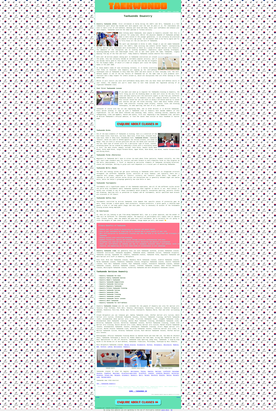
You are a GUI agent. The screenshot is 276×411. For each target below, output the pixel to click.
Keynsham (175, 371)
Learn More (165, 410)
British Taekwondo (172, 109)
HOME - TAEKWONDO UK (138, 391)
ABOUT (164, 11)
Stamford (107, 373)
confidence (162, 28)
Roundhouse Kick (127, 138)
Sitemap (97, 397)
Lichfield (166, 371)
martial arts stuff (107, 256)
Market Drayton (130, 345)
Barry (141, 375)
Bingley (162, 375)
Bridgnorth (141, 345)
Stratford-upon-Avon (129, 373)
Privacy (178, 397)
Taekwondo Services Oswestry (112, 272)
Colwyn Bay (109, 375)
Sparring (111, 192)
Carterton (175, 373)
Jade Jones (117, 220)
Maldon (147, 375)
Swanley (150, 371)
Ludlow (110, 347)
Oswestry (126, 347)
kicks (131, 52)
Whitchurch (167, 345)
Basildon (116, 373)
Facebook (167, 116)
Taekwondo (167, 24)
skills (174, 81)
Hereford (154, 375)
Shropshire (130, 256)
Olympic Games (108, 62)
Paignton (100, 375)
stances (160, 103)
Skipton (99, 373)
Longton (151, 373)
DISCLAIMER (176, 11)
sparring (139, 105)
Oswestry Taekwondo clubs (106, 251)
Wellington (118, 347)
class (121, 96)
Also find (100, 260)
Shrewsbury (158, 345)
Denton (169, 375)
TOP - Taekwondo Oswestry (106, 383)
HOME (160, 11)
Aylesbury (125, 375)
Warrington (135, 371)
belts (98, 179)
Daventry (134, 375)
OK (171, 410)
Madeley (176, 345)
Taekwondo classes (116, 345)
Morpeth (176, 375)
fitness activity (145, 30)
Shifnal (149, 345)
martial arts (108, 48)
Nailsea (158, 371)
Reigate (117, 375)
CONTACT (169, 11)
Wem (98, 347)
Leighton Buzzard (162, 373)
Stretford (142, 373)
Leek (98, 377)
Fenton (143, 371)
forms (146, 158)
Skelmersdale (106, 377)
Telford (103, 347)
